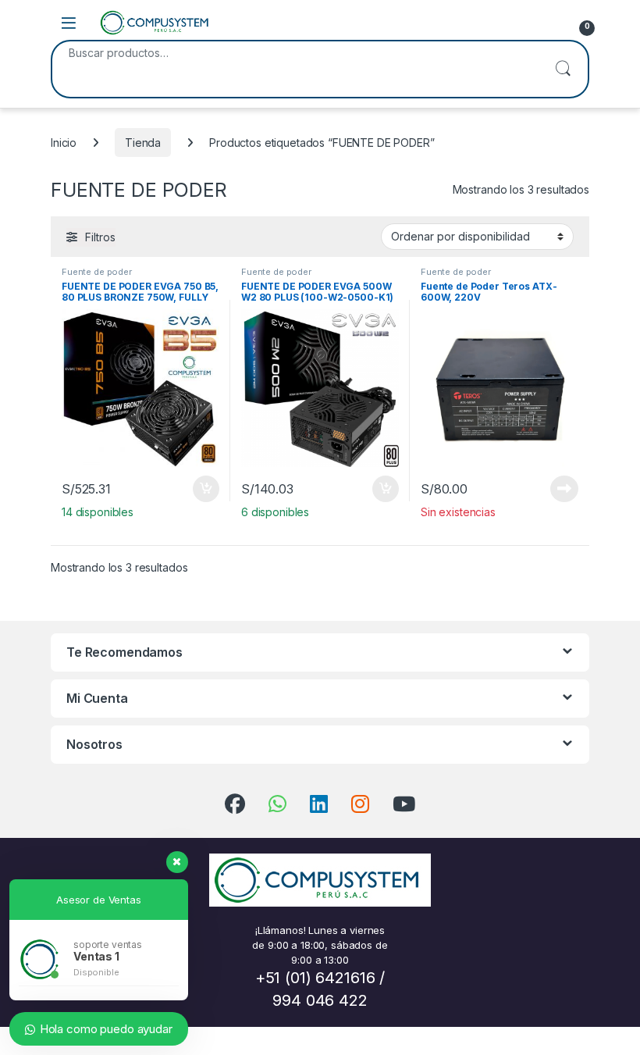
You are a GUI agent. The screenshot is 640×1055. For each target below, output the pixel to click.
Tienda (143, 142)
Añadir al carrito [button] (203, 489)
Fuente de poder (97, 271)
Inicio (63, 142)
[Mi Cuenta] (547, 22)
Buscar (563, 69)
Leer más (564, 489)
